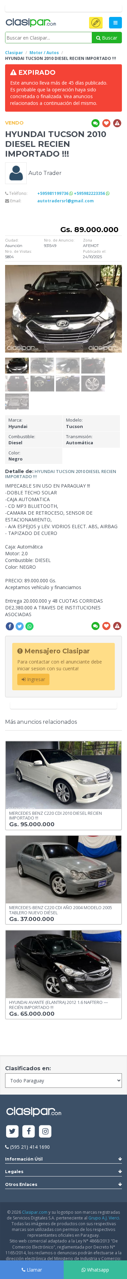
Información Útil (24, 1159)
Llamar (33, 1269)
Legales (14, 1171)
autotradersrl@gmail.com (65, 201)
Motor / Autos (44, 52)
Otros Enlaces (21, 1184)
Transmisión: (79, 439)
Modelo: (74, 423)
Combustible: (21, 439)
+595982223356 (90, 193)
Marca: (17, 423)
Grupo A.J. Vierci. (104, 1218)
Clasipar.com (34, 1212)
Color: (15, 456)
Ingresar (35, 679)
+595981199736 (53, 193)
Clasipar (14, 52)
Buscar (109, 38)
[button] (96, 22)
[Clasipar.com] (30, 23)
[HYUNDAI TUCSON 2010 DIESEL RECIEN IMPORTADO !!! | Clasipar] (17, 361)
